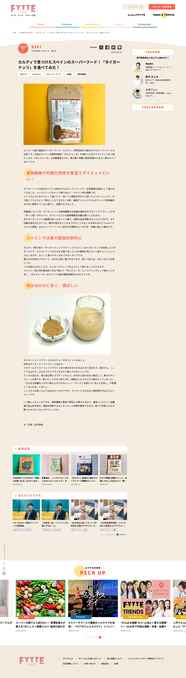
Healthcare (93, 24)
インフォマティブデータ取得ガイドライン (146, 658)
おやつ (24, 74)
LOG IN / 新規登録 (162, 7)
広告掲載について (70, 663)
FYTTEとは (68, 658)
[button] (86, 637)
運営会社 (105, 663)
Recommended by (108, 534)
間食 (70, 74)
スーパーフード (54, 74)
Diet (41, 24)
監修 (116, 663)
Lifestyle (144, 24)
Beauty (119, 24)
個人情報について (114, 658)
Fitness (67, 24)
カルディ (37, 74)
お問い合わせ (89, 663)
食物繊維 (82, 74)
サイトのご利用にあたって (90, 658)
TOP (14, 32)
